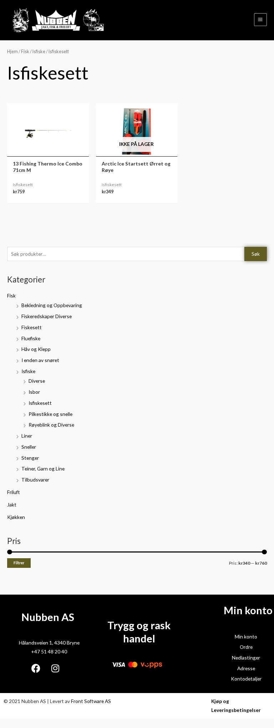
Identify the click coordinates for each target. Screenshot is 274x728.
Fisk (11, 295)
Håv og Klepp (36, 349)
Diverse (37, 381)
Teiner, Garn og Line (43, 468)
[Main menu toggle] (260, 19)
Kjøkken (16, 517)
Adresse (246, 668)
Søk (256, 254)
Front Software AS (91, 701)
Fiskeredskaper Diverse (46, 316)
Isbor (34, 392)
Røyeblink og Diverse (51, 425)
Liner (26, 436)
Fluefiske (30, 338)
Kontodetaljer (246, 679)
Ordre (246, 647)
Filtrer (19, 562)
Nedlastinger (246, 658)
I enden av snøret (40, 360)
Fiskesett (31, 327)
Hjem (12, 51)
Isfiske (28, 371)
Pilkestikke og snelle (50, 414)
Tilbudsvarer (35, 480)
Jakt (11, 505)
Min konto (246, 636)
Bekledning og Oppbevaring (51, 305)
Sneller (28, 447)
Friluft (13, 492)
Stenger (30, 458)
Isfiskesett (40, 403)
